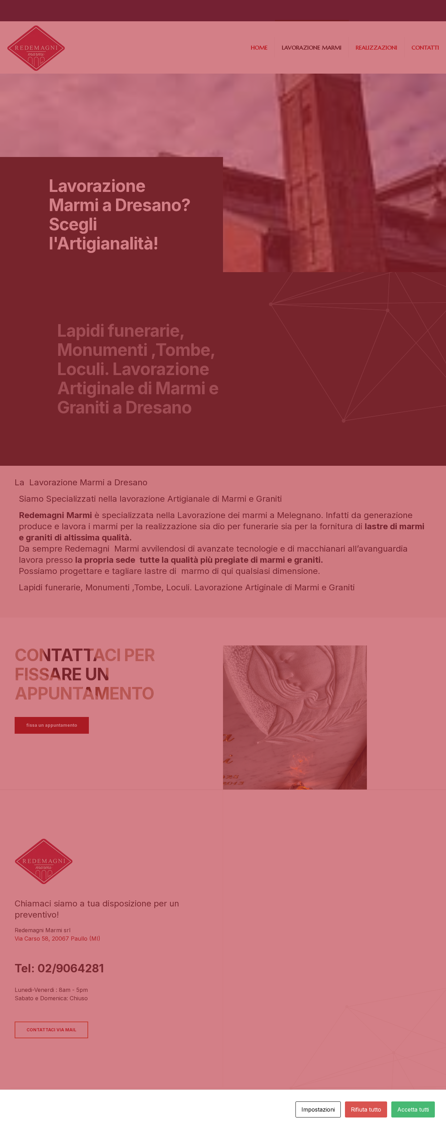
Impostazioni (318, 1109)
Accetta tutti (413, 1109)
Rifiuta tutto (366, 1109)
